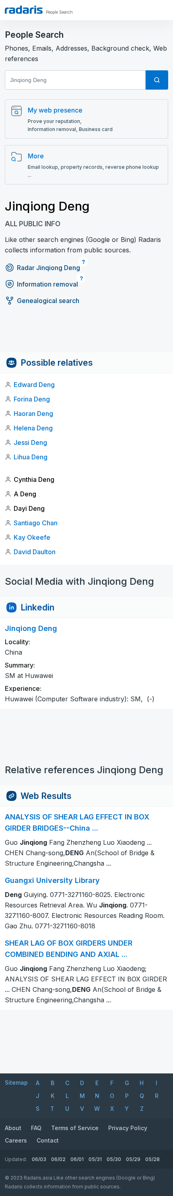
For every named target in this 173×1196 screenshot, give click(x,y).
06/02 (58, 1159)
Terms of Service (75, 1127)
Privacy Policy (127, 1127)
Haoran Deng (33, 414)
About (13, 1127)
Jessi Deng (30, 442)
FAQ (36, 1127)
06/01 (77, 1159)
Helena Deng (33, 428)
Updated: (16, 1159)
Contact (48, 1140)
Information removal (47, 284)
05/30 (114, 1159)
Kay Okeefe (32, 537)
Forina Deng (32, 399)
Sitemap (16, 1082)
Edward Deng (34, 385)
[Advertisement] (86, 334)
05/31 (95, 1159)
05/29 (133, 1159)
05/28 (152, 1159)
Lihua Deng (30, 457)
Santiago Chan (36, 523)
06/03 (39, 1159)
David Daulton (35, 552)
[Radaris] (24, 10)
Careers (16, 1140)
